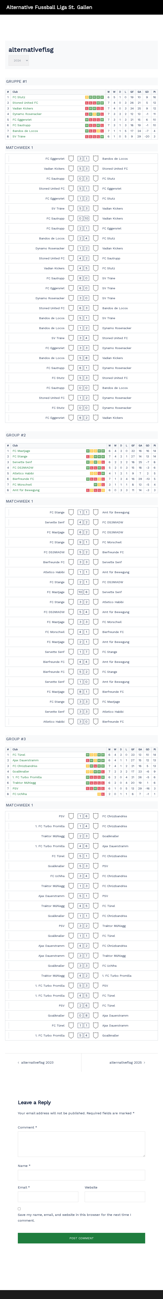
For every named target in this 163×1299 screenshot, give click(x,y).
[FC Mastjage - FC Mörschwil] (81, 622)
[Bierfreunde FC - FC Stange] (81, 672)
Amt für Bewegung (26, 490)
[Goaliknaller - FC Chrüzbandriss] (81, 916)
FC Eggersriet (22, 119)
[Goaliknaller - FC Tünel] (81, 936)
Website (91, 1187)
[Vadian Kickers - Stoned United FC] (81, 168)
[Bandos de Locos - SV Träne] (81, 318)
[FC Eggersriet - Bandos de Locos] (81, 158)
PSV (15, 788)
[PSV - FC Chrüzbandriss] (81, 816)
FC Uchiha (20, 794)
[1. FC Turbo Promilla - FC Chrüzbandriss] (81, 826)
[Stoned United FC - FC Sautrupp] (81, 258)
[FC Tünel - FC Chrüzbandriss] (81, 856)
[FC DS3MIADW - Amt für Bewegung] (81, 612)
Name (24, 1166)
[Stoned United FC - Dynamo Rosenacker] (81, 398)
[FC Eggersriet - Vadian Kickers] (81, 418)
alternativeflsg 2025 (126, 1062)
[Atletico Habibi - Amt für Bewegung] (81, 572)
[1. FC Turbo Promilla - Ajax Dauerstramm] (81, 846)
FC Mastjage (21, 451)
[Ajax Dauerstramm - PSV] (81, 896)
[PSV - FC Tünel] (81, 1005)
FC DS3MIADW (23, 467)
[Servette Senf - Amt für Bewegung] (81, 682)
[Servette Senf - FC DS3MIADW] (81, 522)
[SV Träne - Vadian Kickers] (81, 208)
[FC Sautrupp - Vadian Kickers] (81, 218)
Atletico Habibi (23, 473)
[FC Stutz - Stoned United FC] (81, 378)
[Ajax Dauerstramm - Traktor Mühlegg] (81, 956)
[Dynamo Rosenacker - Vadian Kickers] (81, 248)
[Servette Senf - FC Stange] (81, 652)
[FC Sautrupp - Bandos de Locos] (81, 388)
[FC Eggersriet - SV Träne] (81, 288)
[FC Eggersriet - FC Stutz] (81, 198)
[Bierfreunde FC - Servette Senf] (81, 562)
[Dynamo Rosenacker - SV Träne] (81, 298)
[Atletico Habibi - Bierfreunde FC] (81, 721)
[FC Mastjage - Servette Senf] (81, 592)
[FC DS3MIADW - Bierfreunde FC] (81, 552)
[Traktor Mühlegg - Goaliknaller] (81, 836)
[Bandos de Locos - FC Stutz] (81, 238)
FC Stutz (19, 97)
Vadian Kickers (23, 108)
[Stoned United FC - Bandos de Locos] (81, 308)
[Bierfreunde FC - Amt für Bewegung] (81, 662)
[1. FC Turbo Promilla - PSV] (81, 985)
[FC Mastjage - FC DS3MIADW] (81, 532)
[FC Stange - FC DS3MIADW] (81, 582)
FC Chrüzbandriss (25, 766)
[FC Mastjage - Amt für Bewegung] (81, 642)
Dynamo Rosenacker (27, 114)
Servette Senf (22, 462)
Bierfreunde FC (23, 478)
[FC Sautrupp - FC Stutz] (81, 178)
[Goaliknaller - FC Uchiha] (81, 966)
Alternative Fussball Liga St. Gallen (49, 7)
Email (24, 1187)
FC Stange (20, 456)
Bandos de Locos (25, 131)
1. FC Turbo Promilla (27, 777)
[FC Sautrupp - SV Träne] (81, 278)
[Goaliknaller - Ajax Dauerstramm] (81, 1015)
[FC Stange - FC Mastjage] (81, 702)
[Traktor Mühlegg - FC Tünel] (81, 906)
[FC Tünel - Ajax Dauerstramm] (81, 1025)
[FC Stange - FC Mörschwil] (81, 542)
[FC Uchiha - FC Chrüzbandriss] (81, 876)
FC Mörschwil (22, 484)
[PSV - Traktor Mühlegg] (81, 926)
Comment (27, 1127)
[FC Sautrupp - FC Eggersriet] (81, 228)
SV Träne (19, 136)
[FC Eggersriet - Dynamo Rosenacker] (81, 348)
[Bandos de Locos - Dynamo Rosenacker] (81, 328)
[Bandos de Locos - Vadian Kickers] (81, 358)
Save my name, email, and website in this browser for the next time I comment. (74, 1217)
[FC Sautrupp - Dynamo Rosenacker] (81, 368)
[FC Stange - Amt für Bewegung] (81, 512)
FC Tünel (19, 754)
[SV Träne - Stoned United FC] (81, 338)
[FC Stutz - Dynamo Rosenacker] (81, 408)
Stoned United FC (25, 102)
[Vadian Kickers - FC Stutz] (81, 268)
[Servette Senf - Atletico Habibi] (81, 712)
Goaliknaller (21, 771)
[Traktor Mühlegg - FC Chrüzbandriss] (81, 886)
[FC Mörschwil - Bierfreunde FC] (81, 632)
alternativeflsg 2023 (37, 1062)
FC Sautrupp (22, 125)
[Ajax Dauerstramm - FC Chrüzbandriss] (81, 946)
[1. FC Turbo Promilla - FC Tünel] (81, 995)
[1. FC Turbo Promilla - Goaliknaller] (81, 1035)
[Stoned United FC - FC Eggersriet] (81, 188)
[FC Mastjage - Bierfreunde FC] (81, 692)
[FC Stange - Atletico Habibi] (81, 602)
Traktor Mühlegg (24, 782)
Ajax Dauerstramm (26, 760)
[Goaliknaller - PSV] (81, 866)
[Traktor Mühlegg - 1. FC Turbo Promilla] (81, 976)
